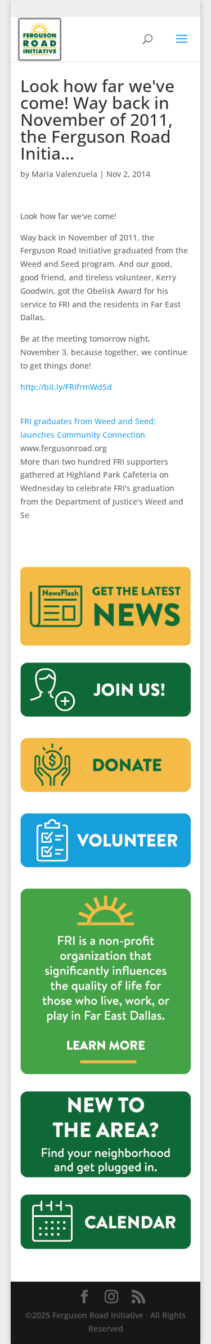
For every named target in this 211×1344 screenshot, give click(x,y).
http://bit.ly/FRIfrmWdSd (66, 387)
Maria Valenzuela (64, 174)
